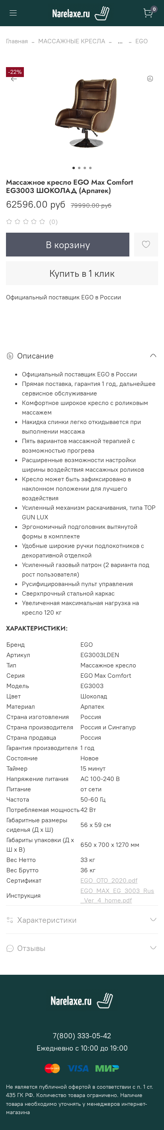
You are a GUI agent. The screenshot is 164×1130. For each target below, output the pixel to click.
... (120, 40)
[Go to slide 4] (90, 168)
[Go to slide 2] (79, 168)
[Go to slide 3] (85, 168)
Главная (17, 41)
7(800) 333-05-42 (82, 1035)
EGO (141, 41)
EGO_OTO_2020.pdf (108, 880)
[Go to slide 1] (73, 168)
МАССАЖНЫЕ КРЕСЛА (71, 41)
